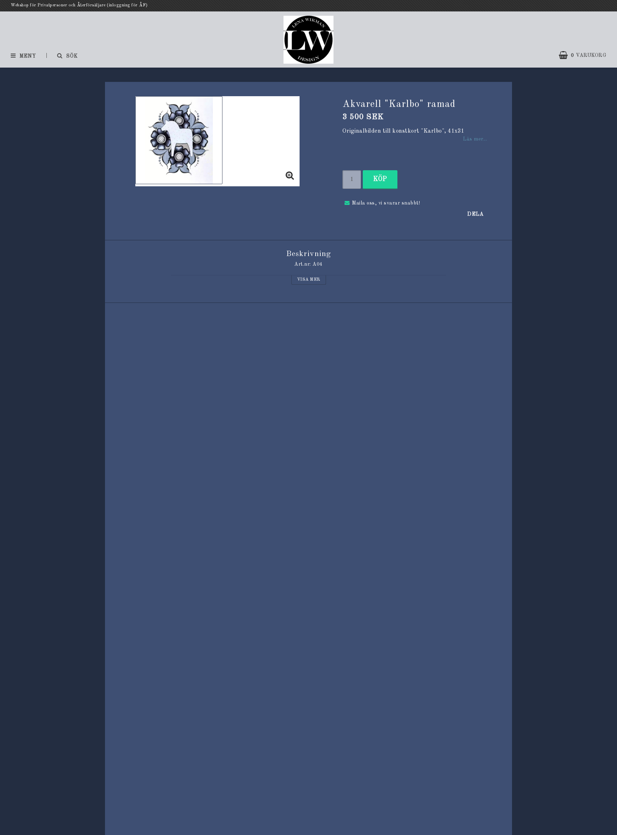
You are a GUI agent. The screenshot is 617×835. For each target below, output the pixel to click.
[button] (586, 55)
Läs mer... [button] (475, 139)
